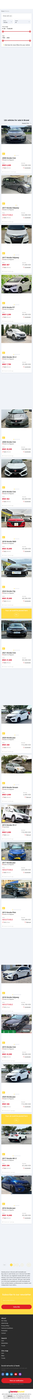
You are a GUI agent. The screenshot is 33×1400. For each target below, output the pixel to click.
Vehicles (7, 11)
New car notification (16, 1381)
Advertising (4, 1323)
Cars (2, 1340)
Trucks (3, 1345)
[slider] (3, 31)
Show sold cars (7, 16)
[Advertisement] (16, 66)
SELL (16, 614)
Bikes (2, 1355)
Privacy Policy (5, 1325)
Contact (3, 1333)
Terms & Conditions (7, 1328)
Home (2, 11)
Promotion (4, 1330)
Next (29, 1264)
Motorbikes (4, 1343)
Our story (4, 1321)
